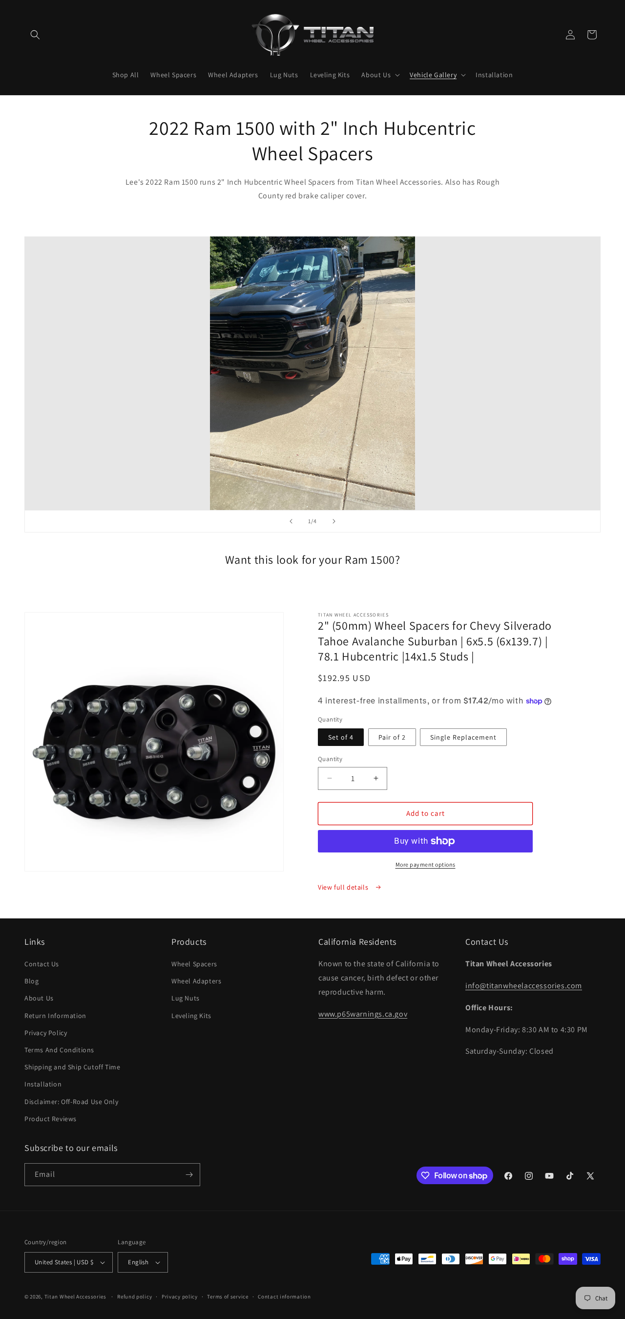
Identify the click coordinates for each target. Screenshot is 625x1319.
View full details (344, 887)
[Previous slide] (291, 521)
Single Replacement (463, 737)
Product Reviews (50, 1118)
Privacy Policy (45, 1032)
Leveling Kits (191, 1015)
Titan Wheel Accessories (75, 1296)
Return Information (55, 1015)
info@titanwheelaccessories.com (523, 985)
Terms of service (227, 1296)
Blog (31, 981)
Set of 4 (341, 737)
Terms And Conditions (59, 1049)
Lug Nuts (185, 998)
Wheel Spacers (194, 963)
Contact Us (41, 963)
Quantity (330, 759)
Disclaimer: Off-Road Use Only (71, 1101)
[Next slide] (334, 521)
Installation (43, 1084)
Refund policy (134, 1296)
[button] (35, 34)
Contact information (284, 1296)
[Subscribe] (189, 1174)
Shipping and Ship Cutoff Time (72, 1067)
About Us (39, 998)
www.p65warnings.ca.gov (362, 1014)
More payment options (426, 864)
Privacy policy (180, 1296)
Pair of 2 (392, 737)
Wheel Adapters (196, 981)
